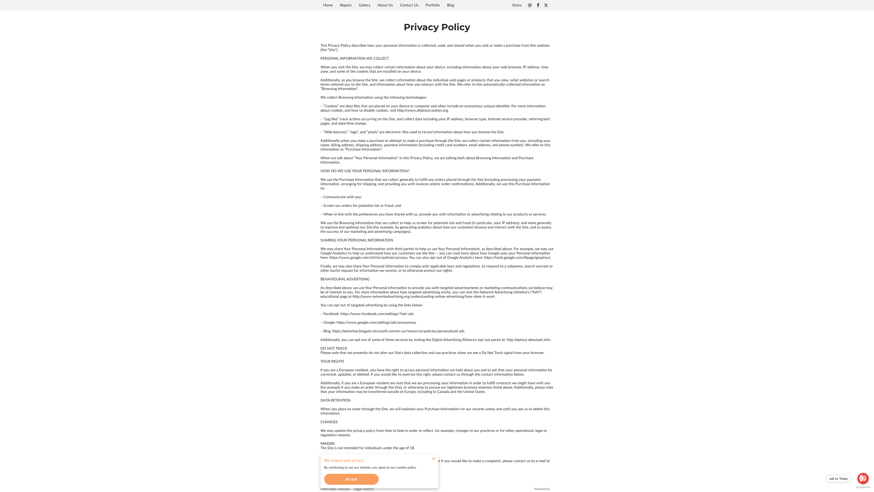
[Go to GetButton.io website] (863, 487)
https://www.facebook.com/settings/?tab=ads (377, 314)
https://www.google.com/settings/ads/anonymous (376, 322)
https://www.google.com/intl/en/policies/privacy (368, 257)
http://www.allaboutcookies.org (422, 110)
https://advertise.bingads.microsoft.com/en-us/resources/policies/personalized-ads (398, 331)
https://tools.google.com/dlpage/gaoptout (517, 257)
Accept (351, 479)
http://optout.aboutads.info (528, 340)
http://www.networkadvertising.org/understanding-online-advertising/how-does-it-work (424, 296)
